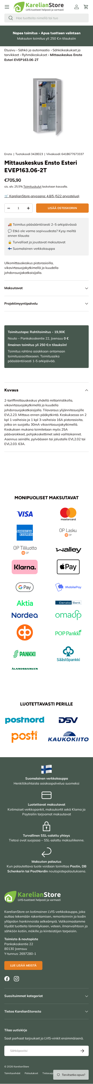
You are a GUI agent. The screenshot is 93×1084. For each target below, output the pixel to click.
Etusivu (9, 50)
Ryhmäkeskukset (34, 55)
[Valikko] (7, 7)
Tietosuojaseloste (52, 1073)
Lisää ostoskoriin (62, 208)
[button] (86, 7)
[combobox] (46, 18)
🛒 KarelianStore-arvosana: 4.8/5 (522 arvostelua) (41, 196)
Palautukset (31, 1073)
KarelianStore (21, 1066)
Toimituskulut (32, 186)
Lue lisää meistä (23, 965)
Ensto (8, 154)
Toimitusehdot (12, 1073)
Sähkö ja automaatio (34, 50)
